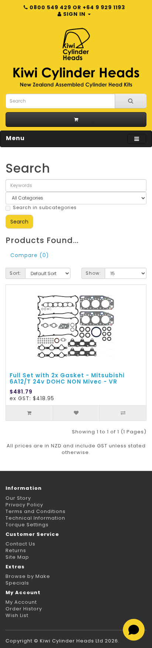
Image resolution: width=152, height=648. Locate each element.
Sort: (15, 273)
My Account (21, 602)
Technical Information (35, 517)
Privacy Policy (24, 504)
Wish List (17, 615)
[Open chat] (134, 630)
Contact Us (20, 543)
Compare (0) (29, 255)
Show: (93, 273)
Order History (24, 608)
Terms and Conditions (36, 511)
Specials (17, 582)
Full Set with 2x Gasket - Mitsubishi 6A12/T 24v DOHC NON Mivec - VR (67, 378)
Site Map (17, 557)
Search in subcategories (45, 207)
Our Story (18, 498)
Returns (16, 550)
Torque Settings (27, 524)
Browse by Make (28, 576)
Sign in (74, 14)
